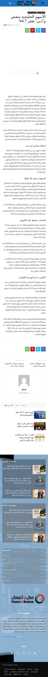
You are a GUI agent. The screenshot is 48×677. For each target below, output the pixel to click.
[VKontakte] (12, 653)
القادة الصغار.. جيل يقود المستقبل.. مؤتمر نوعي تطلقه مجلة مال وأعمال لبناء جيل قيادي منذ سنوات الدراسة (17, 480)
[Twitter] (38, 30)
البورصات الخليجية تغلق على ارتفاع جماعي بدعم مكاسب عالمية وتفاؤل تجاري (31, 426)
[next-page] (39, 446)
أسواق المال (36, 9)
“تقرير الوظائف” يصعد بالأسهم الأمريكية (38, 364)
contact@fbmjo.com (9, 636)
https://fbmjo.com (24, 393)
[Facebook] (43, 30)
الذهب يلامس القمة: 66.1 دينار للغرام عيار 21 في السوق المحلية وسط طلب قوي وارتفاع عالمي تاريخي (30, 437)
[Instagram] (17, 653)
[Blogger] (35, 653)
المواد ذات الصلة (20, 405)
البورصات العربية (26, 9)
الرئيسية (44, 9)
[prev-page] (43, 446)
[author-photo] (24, 386)
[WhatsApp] (27, 30)
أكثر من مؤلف (8, 405)
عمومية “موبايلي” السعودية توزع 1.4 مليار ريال (14, 364)
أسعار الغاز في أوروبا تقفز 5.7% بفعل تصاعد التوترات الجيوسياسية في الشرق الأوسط (30, 415)
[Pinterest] (32, 30)
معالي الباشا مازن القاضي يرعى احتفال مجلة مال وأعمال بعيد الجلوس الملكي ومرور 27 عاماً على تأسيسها (18, 493)
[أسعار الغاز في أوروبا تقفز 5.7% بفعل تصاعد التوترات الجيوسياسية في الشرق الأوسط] (40, 415)
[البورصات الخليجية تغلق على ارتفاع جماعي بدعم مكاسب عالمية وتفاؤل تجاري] (40, 426)
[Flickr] (23, 653)
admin (5, 25)
